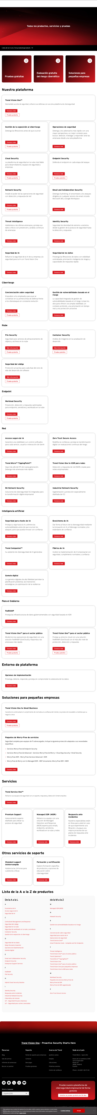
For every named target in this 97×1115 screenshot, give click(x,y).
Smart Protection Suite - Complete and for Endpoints (66, 943)
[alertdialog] (48, 1111)
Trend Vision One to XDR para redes (61, 969)
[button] (15, 1093)
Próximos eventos (54, 1066)
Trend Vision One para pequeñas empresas (64, 966)
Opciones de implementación (14, 948)
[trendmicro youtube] (24, 1083)
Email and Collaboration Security (15, 958)
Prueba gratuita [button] (12, 725)
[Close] (94, 1110)
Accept (79, 1110)
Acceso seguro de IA (11, 911)
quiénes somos (54, 1055)
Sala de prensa (6, 1059)
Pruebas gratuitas (31, 1066)
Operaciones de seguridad (58, 938)
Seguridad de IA (10, 913)
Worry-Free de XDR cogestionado (60, 985)
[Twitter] (14, 1083)
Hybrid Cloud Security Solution (14, 982)
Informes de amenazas (9, 1062)
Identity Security (10, 990)
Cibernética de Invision (12, 998)
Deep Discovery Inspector (13, 945)
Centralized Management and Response (17, 922)
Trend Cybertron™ (56, 956)
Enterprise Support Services (14, 963)
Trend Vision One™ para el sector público (63, 954)
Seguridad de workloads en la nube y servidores (20, 929)
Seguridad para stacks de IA (59, 935)
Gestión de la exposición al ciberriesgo (17, 934)
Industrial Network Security (13, 996)
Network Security (55, 916)
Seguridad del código (11, 924)
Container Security (11, 932)
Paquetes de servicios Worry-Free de (61, 980)
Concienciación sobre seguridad (60, 933)
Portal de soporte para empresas (35, 1055)
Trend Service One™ (56, 940)
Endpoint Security (10, 961)
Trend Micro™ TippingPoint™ (59, 959)
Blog (3, 1055)
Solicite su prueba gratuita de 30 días (72, 1095)
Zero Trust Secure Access (58, 993)
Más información (11, 347)
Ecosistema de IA (10, 908)
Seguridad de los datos (12, 942)
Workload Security (55, 977)
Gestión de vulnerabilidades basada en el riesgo (65, 925)
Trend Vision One (55, 961)
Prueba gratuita (11, 114)
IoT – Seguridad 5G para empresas (16, 1001)
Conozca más (10, 110)
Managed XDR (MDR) (56, 908)
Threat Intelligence (56, 951)
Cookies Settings (65, 1110)
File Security (9, 974)
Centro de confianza (55, 1070)
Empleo (51, 1059)
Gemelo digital (9, 950)
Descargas (28, 1062)
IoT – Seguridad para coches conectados (17, 1003)
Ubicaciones (53, 1062)
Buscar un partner (8, 1066)
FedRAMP (8, 972)
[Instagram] (19, 1083)
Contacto (28, 1059)
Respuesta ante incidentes (13, 993)
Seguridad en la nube (12, 927)
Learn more (22, 1113)
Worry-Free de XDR (56, 982)
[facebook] (9, 1083)
